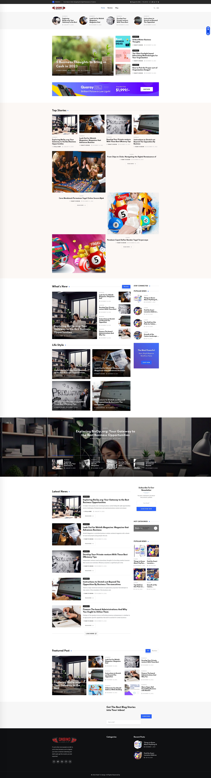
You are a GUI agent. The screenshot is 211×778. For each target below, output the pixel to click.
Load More (90, 633)
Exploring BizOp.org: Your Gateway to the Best (69, 20)
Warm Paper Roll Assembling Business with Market (148, 688)
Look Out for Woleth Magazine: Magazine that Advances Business (90, 140)
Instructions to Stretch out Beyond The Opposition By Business (144, 142)
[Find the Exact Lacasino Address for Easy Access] (138, 311)
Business (110, 8)
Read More (130, 163)
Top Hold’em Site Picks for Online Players (150, 324)
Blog (116, 8)
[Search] (154, 8)
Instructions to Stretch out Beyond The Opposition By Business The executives (109, 402)
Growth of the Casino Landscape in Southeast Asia (151, 336)
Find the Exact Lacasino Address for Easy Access (75, 2)
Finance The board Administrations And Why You (106, 333)
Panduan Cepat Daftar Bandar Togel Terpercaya (127, 240)
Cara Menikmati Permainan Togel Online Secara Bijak (81, 198)
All (148, 650)
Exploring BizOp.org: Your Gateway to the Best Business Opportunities (64, 142)
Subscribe (146, 716)
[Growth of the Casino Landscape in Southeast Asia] (138, 335)
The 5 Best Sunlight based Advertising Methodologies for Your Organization (145, 56)
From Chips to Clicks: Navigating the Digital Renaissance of (131, 157)
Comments (86, 70)
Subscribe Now (146, 509)
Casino (132, 154)
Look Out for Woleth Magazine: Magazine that (97, 20)
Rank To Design (62, 70)
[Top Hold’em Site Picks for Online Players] (138, 323)
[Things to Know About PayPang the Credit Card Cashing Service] (138, 299)
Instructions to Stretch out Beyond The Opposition (151, 20)
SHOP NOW (146, 362)
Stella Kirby (57, 146)
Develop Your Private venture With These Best (122, 20)
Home (103, 8)
